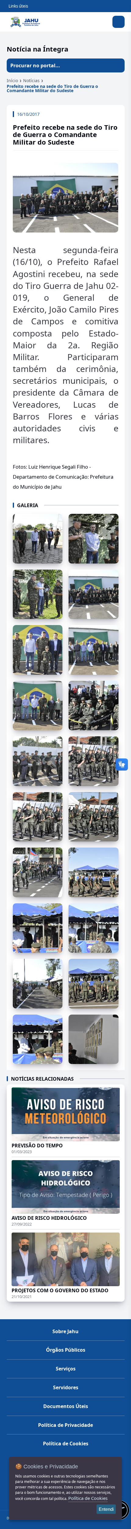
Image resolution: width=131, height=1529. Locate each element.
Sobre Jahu (65, 1331)
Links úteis (18, 6)
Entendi (106, 1509)
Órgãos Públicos (65, 1350)
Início (12, 80)
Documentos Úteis (65, 1406)
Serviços (66, 1368)
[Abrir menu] (118, 22)
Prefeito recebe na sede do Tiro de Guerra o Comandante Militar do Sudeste (52, 88)
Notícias (31, 80)
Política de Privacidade (65, 1425)
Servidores (65, 1387)
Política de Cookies (65, 1443)
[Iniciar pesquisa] (118, 65)
